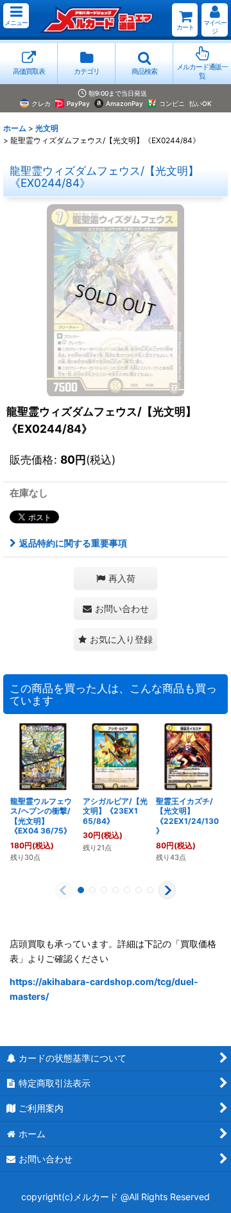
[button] (16, 15)
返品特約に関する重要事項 (73, 542)
